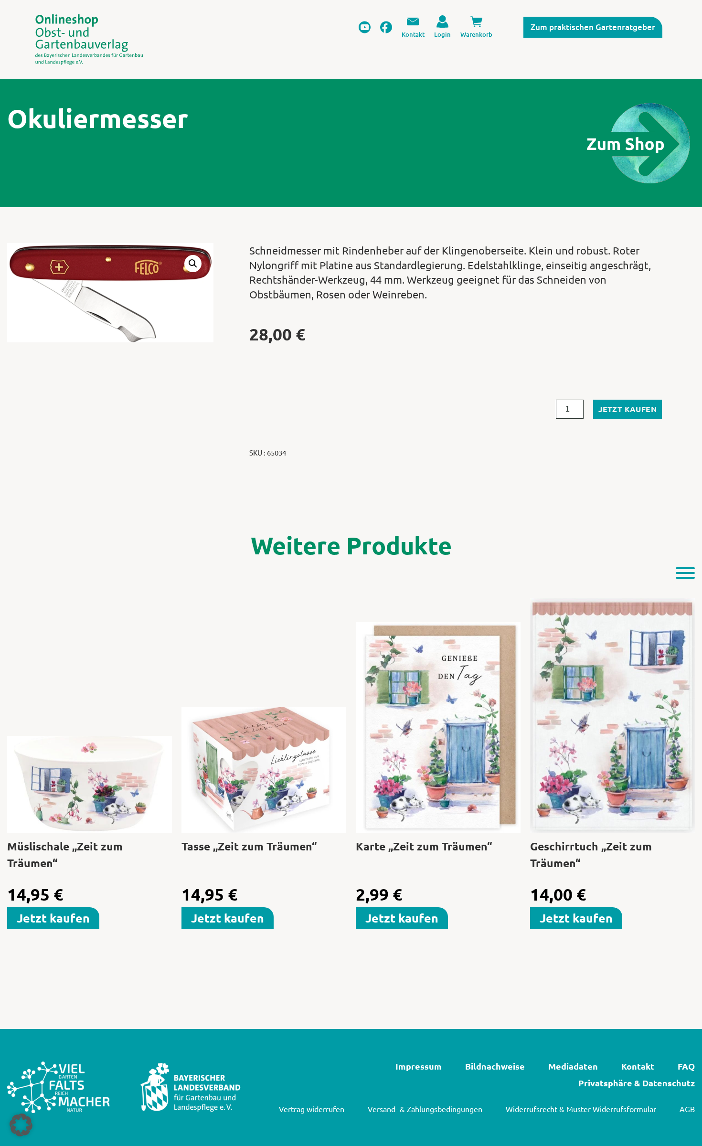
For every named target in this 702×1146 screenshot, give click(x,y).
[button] (193, 263)
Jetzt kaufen (627, 409)
